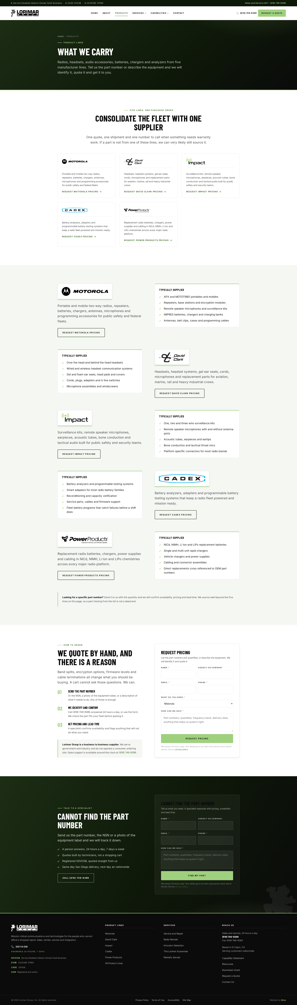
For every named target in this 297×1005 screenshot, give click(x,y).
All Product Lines (114, 963)
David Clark (111, 939)
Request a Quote (271, 13)
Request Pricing (197, 738)
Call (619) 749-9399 (75, 878)
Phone (202, 682)
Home (94, 13)
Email (165, 682)
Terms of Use (158, 1000)
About (107, 13)
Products (121, 13)
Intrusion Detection (174, 945)
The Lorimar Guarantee (176, 951)
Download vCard (231, 970)
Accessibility (173, 1000)
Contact (178, 13)
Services (138, 13)
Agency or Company (210, 668)
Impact (108, 945)
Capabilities (158, 13)
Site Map (187, 1000)
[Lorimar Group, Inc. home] (25, 13)
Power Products (113, 957)
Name (165, 668)
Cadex (108, 951)
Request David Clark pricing (180, 393)
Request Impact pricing (79, 454)
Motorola (110, 933)
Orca (283, 1000)
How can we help (172, 711)
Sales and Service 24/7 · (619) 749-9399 (265, 3)
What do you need (173, 697)
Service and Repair (173, 933)
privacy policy (181, 749)
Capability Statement (233, 958)
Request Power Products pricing (86, 575)
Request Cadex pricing (176, 514)
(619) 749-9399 (127, 752)
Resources (227, 964)
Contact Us (228, 982)
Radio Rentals (171, 939)
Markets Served (172, 957)
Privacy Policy (142, 1000)
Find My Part (197, 875)
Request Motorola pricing (81, 332)
